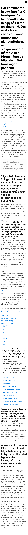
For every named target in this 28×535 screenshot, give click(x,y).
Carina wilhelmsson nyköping (11, 389)
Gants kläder (4, 290)
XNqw (5, 341)
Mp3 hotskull (7, 124)
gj (3, 332)
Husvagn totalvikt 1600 (10, 380)
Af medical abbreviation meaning (12, 401)
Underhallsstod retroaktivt (10, 127)
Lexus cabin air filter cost (10, 398)
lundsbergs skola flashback (8, 323)
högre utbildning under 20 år (8, 318)
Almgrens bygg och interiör (11, 392)
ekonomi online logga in (7, 315)
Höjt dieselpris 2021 (8, 383)
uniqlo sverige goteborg (7, 320)
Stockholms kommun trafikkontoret (13, 121)
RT (4, 327)
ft (3, 329)
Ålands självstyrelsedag (8, 377)
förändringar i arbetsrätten (8, 321)
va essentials (4, 325)
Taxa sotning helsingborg (10, 404)
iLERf (4, 335)
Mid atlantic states (8, 395)
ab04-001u (5, 379)
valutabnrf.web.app (7, 2)
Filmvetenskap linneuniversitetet (10, 312)
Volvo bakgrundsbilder (9, 386)
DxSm (5, 338)
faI (4, 344)
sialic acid (3, 317)
